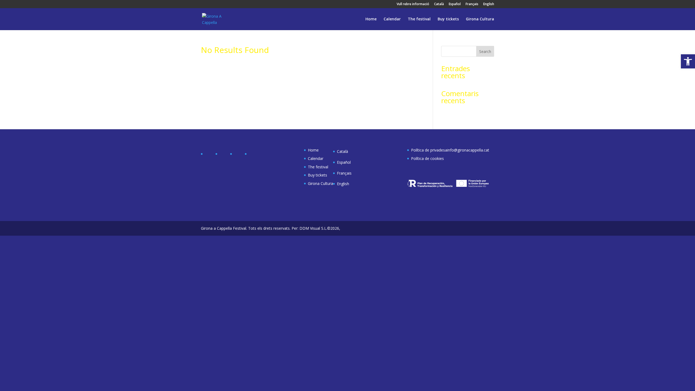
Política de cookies (427, 158)
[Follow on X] (223, 155)
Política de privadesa (429, 150)
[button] (688, 61)
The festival (419, 19)
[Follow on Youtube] (253, 155)
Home (371, 19)
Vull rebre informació (413, 4)
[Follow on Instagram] (238, 155)
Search (485, 51)
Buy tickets (448, 19)
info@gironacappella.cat (468, 150)
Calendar (392, 19)
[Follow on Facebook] (209, 155)
